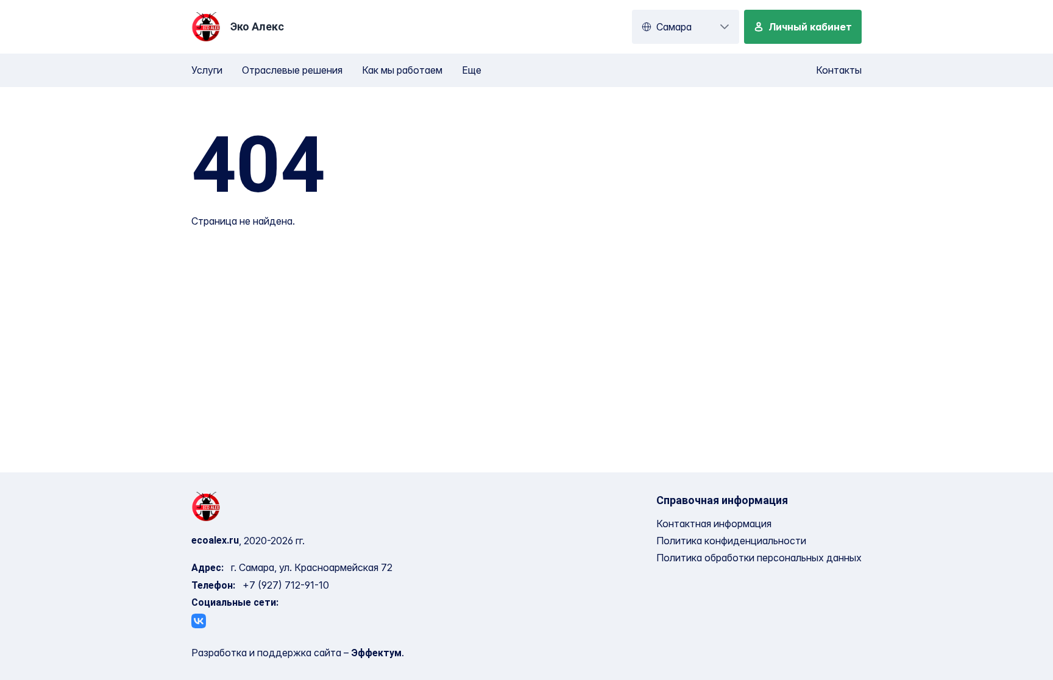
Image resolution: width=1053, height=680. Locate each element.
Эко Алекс (257, 26)
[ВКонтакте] (198, 621)
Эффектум (376, 653)
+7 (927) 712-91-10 (286, 585)
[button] (724, 27)
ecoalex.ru (215, 540)
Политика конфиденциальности (731, 541)
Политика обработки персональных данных (759, 558)
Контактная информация (713, 523)
